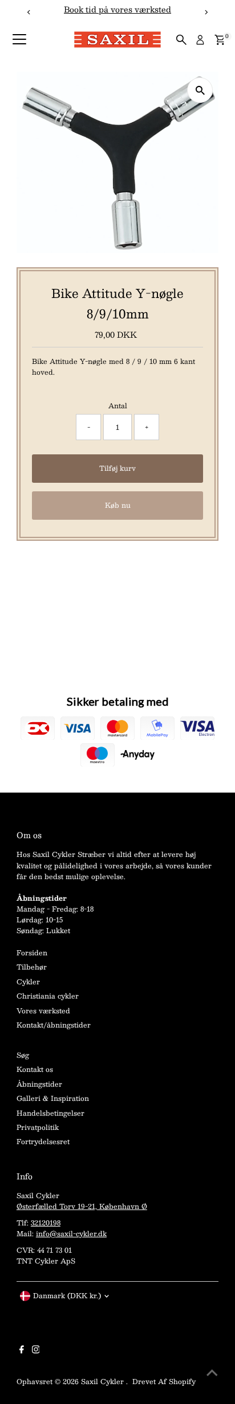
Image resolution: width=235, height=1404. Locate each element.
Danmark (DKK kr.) (67, 1295)
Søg (23, 1055)
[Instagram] (36, 1350)
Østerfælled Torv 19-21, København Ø (82, 1206)
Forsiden (32, 952)
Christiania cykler (48, 995)
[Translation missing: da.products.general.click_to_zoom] (200, 90)
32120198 (45, 1222)
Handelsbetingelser (50, 1113)
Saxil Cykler (103, 1381)
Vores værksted (43, 1010)
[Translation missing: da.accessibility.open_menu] (19, 40)
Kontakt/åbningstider (54, 1024)
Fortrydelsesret (43, 1141)
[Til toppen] (212, 1372)
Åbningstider (39, 1084)
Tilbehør (32, 966)
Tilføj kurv (117, 468)
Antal (117, 405)
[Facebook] (22, 1350)
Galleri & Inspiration (53, 1098)
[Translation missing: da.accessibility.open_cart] (220, 40)
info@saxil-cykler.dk (71, 1233)
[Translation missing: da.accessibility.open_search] (181, 40)
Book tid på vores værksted (117, 9)
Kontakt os (35, 1069)
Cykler (28, 981)
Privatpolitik (38, 1127)
